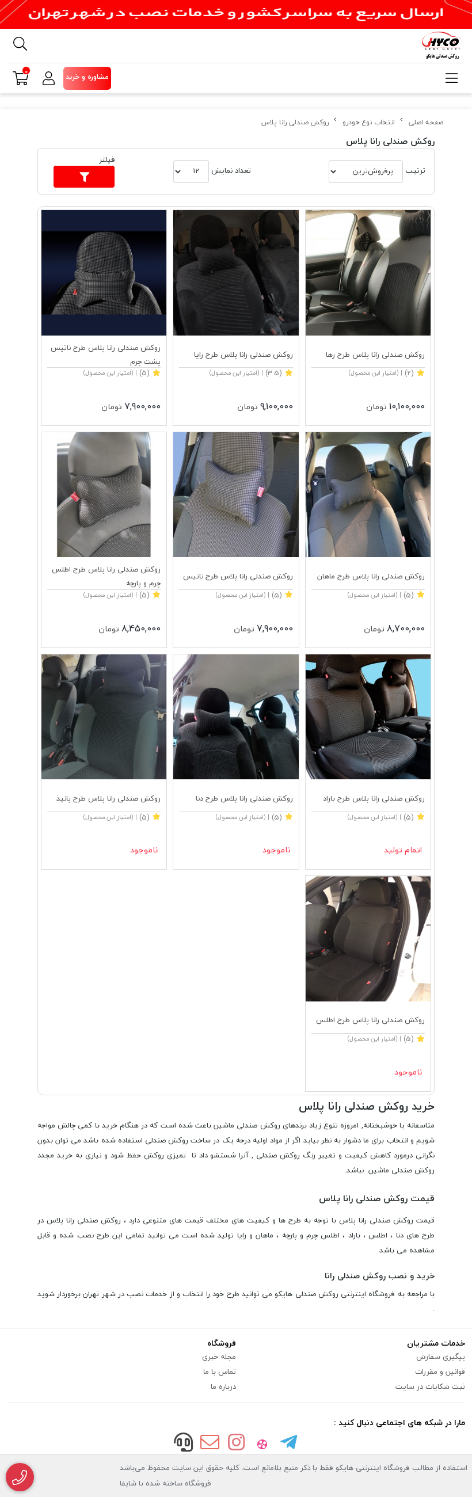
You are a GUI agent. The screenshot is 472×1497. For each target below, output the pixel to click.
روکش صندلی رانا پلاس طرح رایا (243, 354)
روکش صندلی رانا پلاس (295, 122)
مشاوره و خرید (87, 77)
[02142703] (20, 1477)
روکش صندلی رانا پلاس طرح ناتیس (237, 576)
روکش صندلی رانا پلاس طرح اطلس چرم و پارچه (106, 576)
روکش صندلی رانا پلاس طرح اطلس (370, 1020)
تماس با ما (219, 1371)
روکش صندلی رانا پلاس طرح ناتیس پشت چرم (106, 354)
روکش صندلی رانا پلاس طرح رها (375, 354)
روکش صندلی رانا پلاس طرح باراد (374, 798)
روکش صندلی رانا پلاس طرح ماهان (371, 576)
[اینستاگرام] (236, 1443)
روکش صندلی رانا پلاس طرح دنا (244, 798)
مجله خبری (219, 1356)
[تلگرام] (288, 1443)
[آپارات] (262, 1443)
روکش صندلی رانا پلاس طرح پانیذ (108, 798)
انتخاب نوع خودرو (368, 122)
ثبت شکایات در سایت (430, 1386)
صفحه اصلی (426, 122)
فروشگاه (221, 1343)
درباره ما (223, 1386)
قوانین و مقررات (440, 1371)
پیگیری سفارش (440, 1356)
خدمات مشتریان (436, 1343)
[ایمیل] (210, 1443)
